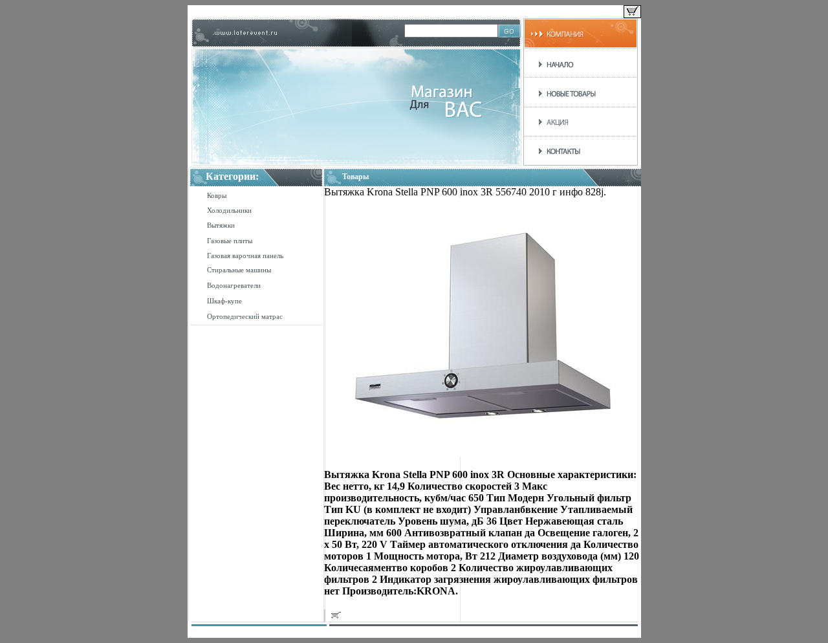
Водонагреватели (234, 285)
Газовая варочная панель (245, 255)
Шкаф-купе (224, 301)
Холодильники (229, 210)
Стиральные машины (239, 270)
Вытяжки (221, 225)
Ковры (216, 195)
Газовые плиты (229, 241)
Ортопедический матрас (245, 316)
